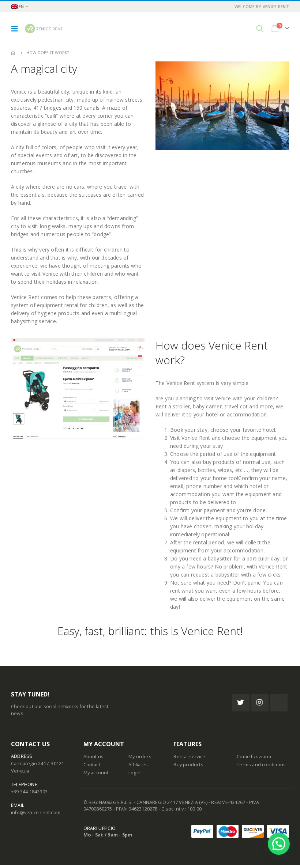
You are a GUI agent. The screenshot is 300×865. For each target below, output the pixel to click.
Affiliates (138, 765)
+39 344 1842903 (29, 792)
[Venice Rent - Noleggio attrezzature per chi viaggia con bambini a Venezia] (43, 28)
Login (134, 773)
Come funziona (254, 756)
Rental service (189, 756)
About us (93, 756)
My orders (139, 756)
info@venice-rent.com (35, 812)
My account (96, 773)
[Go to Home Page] (13, 53)
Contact (91, 765)
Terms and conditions (261, 765)
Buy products (188, 765)
